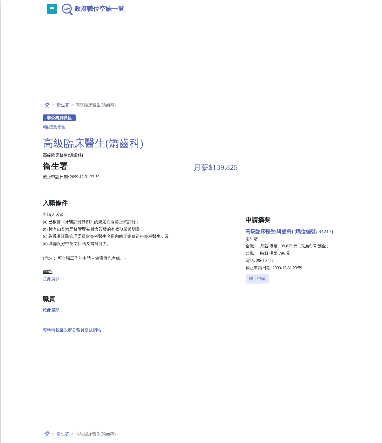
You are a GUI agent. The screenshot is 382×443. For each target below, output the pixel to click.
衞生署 (63, 105)
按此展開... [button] (53, 279)
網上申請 (257, 278)
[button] (53, 310)
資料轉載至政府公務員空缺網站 (72, 330)
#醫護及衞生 (54, 127)
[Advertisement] (191, 64)
